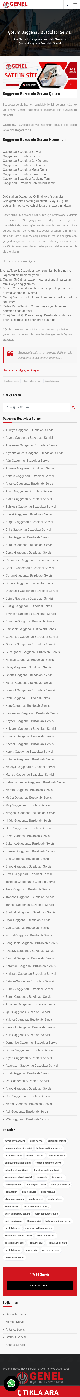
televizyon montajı (60, 1184)
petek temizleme (51, 1250)
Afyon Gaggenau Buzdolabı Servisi (29, 1058)
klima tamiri (11, 1192)
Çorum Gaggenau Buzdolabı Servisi (29, 575)
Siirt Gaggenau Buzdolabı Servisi (27, 858)
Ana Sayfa (20, 39)
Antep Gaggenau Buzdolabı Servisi (29, 1088)
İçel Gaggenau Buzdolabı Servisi (27, 1080)
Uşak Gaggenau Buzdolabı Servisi (28, 920)
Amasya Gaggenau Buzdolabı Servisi (30, 468)
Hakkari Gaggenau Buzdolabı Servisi (30, 659)
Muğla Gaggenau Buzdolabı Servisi (29, 797)
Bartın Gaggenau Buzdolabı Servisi (29, 996)
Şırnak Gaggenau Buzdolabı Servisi (29, 989)
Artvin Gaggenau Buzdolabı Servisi (29, 491)
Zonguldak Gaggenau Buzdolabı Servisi (32, 943)
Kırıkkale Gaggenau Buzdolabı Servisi (31, 973)
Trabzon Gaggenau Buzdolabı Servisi (30, 897)
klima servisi (36, 1141)
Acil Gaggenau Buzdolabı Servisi (27, 1111)
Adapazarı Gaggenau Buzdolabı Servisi (32, 1065)
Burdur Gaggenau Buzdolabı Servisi (29, 544)
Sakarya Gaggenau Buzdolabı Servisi (30, 843)
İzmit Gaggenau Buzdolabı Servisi (28, 1073)
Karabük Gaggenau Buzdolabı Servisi (30, 1027)
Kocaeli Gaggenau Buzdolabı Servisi (30, 744)
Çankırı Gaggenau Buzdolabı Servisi (30, 567)
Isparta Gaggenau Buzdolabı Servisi (29, 675)
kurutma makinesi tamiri (47, 1170)
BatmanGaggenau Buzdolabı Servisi (30, 981)
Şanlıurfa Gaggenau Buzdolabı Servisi (31, 912)
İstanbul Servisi (16, 1337)
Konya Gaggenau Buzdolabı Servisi (29, 751)
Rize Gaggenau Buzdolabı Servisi (28, 835)
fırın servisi (58, 1177)
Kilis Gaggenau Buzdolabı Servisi (28, 1035)
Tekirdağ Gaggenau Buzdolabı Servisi (31, 881)
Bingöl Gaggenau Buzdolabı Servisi (29, 522)
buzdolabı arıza (52, 381)
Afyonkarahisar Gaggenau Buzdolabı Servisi (35, 453)
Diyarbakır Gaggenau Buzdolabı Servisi (32, 590)
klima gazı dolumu (14, 1199)
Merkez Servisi (15, 1321)
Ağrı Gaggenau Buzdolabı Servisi (28, 460)
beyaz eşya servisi (15, 1141)
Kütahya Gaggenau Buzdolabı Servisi (30, 759)
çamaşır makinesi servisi (18, 1148)
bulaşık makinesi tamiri (17, 1170)
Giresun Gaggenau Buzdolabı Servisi (30, 644)
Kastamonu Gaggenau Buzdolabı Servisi (32, 713)
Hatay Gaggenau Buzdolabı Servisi (29, 667)
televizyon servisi (36, 1184)
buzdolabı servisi (32, 381)
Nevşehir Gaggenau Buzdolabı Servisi (31, 812)
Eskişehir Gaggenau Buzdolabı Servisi (31, 629)
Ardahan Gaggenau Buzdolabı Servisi (31, 1004)
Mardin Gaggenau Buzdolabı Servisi (29, 790)
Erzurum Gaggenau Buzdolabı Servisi (30, 621)
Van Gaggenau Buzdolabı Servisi (27, 927)
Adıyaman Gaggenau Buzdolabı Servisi (32, 445)
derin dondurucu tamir (46, 1213)
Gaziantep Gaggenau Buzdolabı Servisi (32, 636)
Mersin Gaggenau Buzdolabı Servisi (29, 682)
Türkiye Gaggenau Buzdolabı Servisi (30, 430)
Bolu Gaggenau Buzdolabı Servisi (28, 537)
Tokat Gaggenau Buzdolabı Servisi (28, 889)
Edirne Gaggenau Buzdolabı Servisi (29, 598)
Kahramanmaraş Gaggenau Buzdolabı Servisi (36, 782)
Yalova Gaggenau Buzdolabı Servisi (29, 1019)
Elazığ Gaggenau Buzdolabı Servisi (29, 606)
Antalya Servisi (15, 1329)
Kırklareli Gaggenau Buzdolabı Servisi (31, 728)
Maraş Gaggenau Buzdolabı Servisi (29, 1103)
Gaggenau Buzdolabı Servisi (46, 39)
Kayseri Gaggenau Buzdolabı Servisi (30, 721)
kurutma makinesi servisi (18, 1177)
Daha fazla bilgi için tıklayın (21, 370)
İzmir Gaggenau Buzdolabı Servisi (28, 698)
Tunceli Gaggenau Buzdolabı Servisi (30, 904)
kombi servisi (12, 1206)
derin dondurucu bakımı (17, 1213)
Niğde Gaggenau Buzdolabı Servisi (29, 820)
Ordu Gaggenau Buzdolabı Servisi (28, 828)
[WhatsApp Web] (11, 1383)
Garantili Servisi (16, 1314)
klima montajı (48, 1192)
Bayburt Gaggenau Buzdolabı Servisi (30, 958)
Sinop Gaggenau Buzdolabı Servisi (29, 866)
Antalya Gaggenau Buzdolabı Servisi (30, 483)
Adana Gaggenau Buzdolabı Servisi (29, 437)
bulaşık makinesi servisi (49, 1148)
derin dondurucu (13, 1221)
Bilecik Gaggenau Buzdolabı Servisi (29, 514)
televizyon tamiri (13, 1184)
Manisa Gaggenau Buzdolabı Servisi (30, 774)
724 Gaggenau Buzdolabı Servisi (27, 1119)
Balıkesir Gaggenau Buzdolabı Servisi (31, 506)
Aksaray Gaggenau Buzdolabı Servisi (30, 950)
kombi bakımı (55, 1199)
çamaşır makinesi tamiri (18, 1162)
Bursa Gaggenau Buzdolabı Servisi (29, 552)
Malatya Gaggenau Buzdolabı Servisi (30, 767)
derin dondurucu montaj (36, 1206)
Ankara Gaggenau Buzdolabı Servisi (30, 476)
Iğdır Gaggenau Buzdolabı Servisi (28, 1012)
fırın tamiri (42, 1177)
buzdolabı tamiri (11, 381)
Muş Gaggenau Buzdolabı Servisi (28, 805)
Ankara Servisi (15, 1344)
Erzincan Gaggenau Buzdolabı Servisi (31, 613)
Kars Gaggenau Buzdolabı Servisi (28, 705)
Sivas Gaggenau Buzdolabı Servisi (29, 874)
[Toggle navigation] (75, 5)
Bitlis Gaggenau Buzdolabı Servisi (28, 529)
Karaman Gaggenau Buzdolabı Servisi (31, 966)
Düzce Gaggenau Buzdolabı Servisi (29, 1050)
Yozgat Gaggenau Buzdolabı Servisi (29, 935)
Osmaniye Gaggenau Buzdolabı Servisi (32, 1042)
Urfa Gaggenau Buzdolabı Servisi (28, 1096)
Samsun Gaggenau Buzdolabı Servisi (30, 851)
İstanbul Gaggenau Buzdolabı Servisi (30, 690)
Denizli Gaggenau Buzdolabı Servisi (30, 583)
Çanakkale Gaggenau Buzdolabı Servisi (32, 560)
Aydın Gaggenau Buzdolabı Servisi (29, 499)
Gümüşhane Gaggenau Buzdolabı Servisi (33, 652)
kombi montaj (36, 1199)
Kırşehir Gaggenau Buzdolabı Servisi (30, 736)
